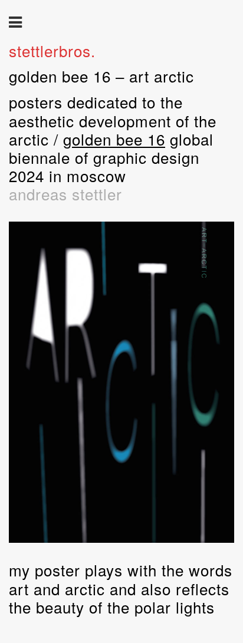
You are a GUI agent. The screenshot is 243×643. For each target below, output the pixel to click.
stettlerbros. (52, 50)
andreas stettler (65, 194)
